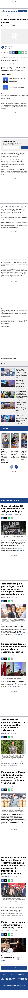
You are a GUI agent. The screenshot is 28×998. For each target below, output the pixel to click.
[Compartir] (26, 52)
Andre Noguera (6, 733)
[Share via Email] (22, 52)
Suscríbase (22, 979)
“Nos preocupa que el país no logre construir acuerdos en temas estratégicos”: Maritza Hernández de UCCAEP (12, 589)
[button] (22, 11)
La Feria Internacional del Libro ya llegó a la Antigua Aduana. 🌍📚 (15, 453)
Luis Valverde (11, 46)
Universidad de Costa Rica (8, 683)
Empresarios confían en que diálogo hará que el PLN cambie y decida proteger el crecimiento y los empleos (13, 777)
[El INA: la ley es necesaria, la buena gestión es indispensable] (5, 80)
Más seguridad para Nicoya (16, 87)
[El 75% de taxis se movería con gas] (14, 36)
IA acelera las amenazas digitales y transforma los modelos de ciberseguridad (22, 383)
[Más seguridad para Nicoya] (5, 87)
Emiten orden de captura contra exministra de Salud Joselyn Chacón (13, 925)
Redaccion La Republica (8, 514)
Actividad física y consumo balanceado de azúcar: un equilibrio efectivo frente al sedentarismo (13, 725)
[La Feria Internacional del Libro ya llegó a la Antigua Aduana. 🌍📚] (15, 440)
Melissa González (7, 655)
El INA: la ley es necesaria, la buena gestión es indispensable (17, 80)
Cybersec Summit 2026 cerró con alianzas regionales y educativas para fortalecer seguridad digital (21, 406)
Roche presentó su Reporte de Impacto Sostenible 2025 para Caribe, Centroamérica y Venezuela (5, 456)
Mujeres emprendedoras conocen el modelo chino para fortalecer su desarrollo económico (13, 648)
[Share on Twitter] (16, 52)
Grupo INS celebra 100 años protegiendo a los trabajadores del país (12, 509)
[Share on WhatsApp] (19, 52)
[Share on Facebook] (13, 52)
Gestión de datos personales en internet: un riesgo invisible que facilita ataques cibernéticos (21, 372)
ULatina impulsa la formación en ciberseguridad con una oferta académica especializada (22, 395)
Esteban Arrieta (6, 597)
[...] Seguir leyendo (19, 550)
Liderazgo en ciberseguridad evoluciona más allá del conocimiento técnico (21, 418)
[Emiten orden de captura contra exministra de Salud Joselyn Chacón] (13, 945)
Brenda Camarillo (6, 876)
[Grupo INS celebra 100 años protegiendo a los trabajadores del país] (13, 528)
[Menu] (3, 11)
